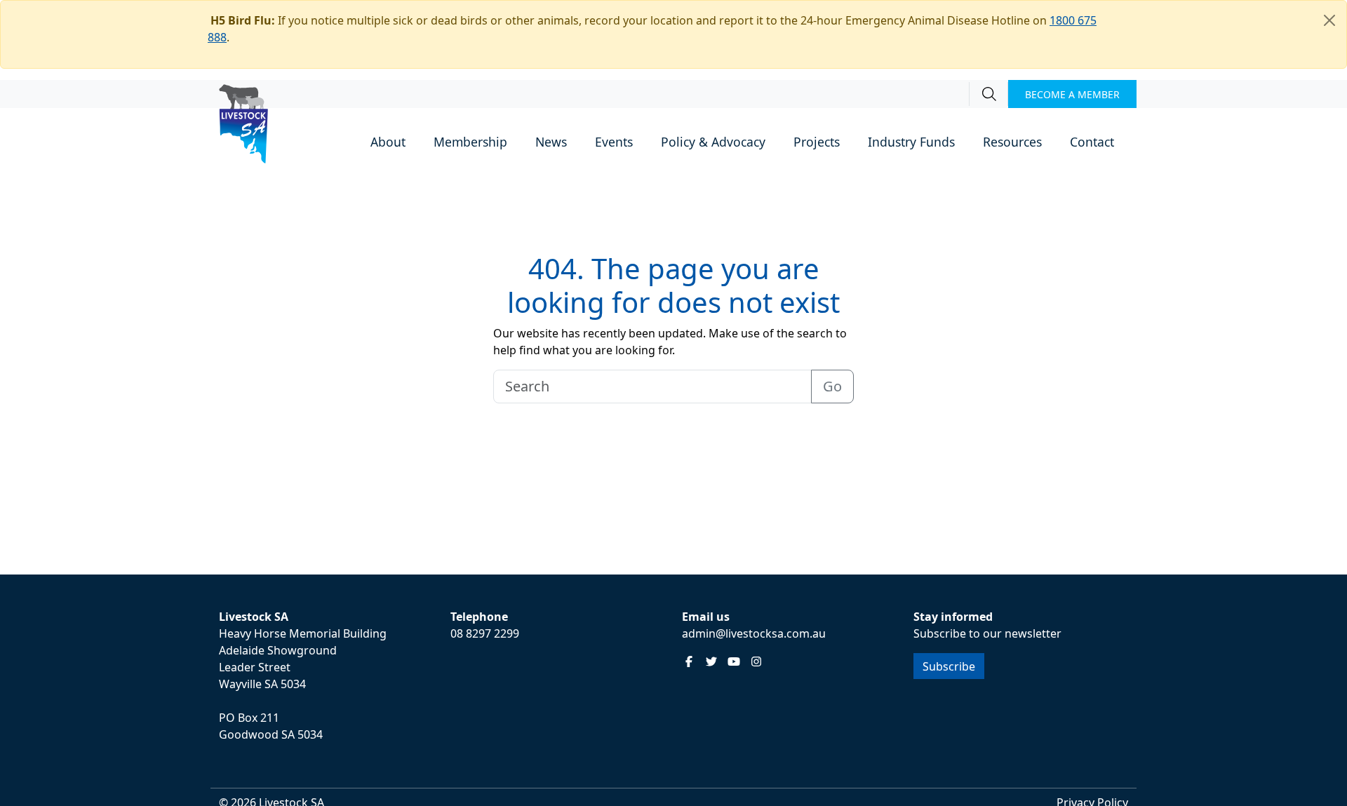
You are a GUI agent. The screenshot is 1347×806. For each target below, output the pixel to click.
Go (832, 386)
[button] (388, 143)
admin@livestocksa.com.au (754, 633)
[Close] (1329, 20)
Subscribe (949, 666)
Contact (1092, 141)
